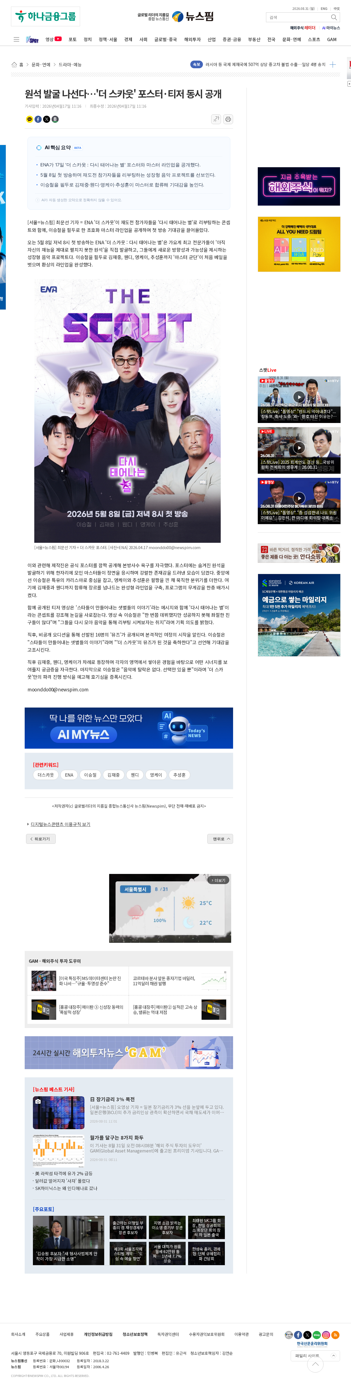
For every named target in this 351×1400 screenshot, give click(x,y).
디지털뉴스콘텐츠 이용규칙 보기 (60, 824)
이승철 (90, 774)
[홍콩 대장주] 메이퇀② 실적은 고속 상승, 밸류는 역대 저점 (165, 1009)
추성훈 (179, 774)
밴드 (55, 119)
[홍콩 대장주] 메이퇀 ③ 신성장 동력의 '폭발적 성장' (91, 1009)
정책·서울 (108, 39)
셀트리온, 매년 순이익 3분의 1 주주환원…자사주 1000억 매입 (259, 64)
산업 (212, 39)
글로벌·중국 (165, 39)
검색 (334, 17)
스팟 (267, 370)
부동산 (254, 39)
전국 (271, 39)
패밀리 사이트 (307, 1355)
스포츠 (314, 39)
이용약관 (241, 1334)
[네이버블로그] (317, 1335)
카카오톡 (29, 119)
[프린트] (228, 119)
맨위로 (219, 839)
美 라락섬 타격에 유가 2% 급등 (64, 1173)
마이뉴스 (331, 27)
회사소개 (18, 1334)
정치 (88, 39)
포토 (73, 39)
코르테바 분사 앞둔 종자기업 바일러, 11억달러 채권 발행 (164, 981)
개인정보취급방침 (98, 1334)
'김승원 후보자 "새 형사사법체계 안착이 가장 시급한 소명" (66, 1256)
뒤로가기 (42, 839)
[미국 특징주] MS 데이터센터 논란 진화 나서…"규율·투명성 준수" (90, 981)
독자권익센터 (168, 1334)
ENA (69, 774)
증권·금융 (232, 39)
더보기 (332, 64)
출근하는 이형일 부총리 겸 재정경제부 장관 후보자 (128, 1227)
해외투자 (192, 39)
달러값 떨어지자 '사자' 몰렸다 (62, 1181)
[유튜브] (289, 1335)
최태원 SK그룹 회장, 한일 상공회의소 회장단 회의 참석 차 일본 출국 (206, 1227)
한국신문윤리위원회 (312, 1344)
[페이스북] (298, 1335)
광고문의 (266, 1334)
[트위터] (307, 1335)
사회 (143, 39)
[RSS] (335, 1335)
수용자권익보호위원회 (207, 1334)
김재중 (113, 774)
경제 (128, 39)
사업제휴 (67, 1334)
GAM (332, 39)
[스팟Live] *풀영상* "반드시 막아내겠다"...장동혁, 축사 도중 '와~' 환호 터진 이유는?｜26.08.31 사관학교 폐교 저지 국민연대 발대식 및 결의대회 (299, 414)
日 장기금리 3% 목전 (112, 1099)
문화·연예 (291, 39)
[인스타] (326, 1335)
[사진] (58, 1112)
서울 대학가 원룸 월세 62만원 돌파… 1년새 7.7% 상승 (167, 1253)
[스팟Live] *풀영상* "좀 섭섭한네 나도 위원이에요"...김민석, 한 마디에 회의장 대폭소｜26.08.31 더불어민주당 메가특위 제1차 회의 (299, 515)
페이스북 (38, 119)
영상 (50, 39)
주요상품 (42, 1334)
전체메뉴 (16, 39)
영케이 (156, 774)
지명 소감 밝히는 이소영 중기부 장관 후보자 (167, 1227)
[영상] (299, 399)
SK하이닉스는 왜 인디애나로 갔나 (66, 1188)
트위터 (46, 119)
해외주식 (303, 27)
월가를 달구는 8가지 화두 (117, 1138)
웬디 (135, 774)
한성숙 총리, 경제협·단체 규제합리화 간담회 (206, 1253)
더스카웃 (46, 774)
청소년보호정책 (135, 1334)
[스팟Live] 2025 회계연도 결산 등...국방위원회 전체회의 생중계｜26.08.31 (297, 464)
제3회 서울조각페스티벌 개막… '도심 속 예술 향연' (128, 1253)
